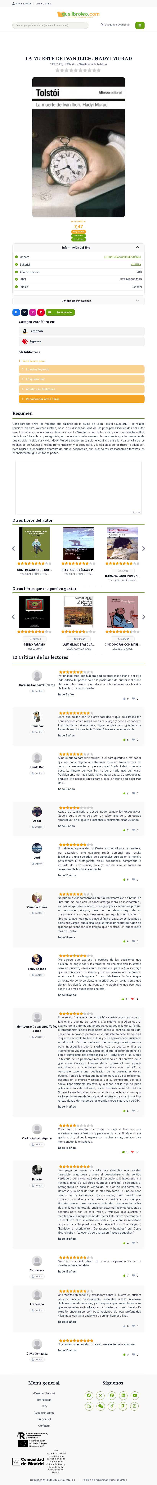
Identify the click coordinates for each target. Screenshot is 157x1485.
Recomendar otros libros (42, 399)
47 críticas (123, 638)
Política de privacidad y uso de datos (105, 1479)
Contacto (44, 1425)
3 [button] (67, 586)
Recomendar (64, 312)
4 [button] (73, 586)
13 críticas (78, 239)
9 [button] (101, 586)
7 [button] (90, 586)
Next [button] (144, 548)
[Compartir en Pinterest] (41, 312)
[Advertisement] (82, 43)
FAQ (44, 1406)
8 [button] (96, 586)
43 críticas (79, 638)
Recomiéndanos (44, 1412)
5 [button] (78, 586)
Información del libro (76, 247)
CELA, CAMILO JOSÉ (78, 648)
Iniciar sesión (24, 3)
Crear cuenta (43, 3)
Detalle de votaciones (76, 300)
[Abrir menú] (140, 25)
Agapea (36, 341)
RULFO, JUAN (34, 648)
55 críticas (35, 638)
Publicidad (44, 1419)
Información (44, 1399)
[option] (34, 551)
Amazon (36, 331)
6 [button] (84, 586)
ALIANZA (136, 264)
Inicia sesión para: (33, 361)
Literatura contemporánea (122, 256)
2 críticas (123, 570)
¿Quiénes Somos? (44, 1393)
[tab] (78, 248)
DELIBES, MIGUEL (122, 648)
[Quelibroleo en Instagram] (32, 312)
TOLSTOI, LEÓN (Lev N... (34, 574)
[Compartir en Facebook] (16, 312)
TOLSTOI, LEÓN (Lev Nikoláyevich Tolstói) (78, 64)
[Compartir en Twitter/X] (24, 312)
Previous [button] (13, 548)
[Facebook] (89, 1395)
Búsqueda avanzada (117, 24)
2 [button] (61, 586)
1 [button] (55, 586)
